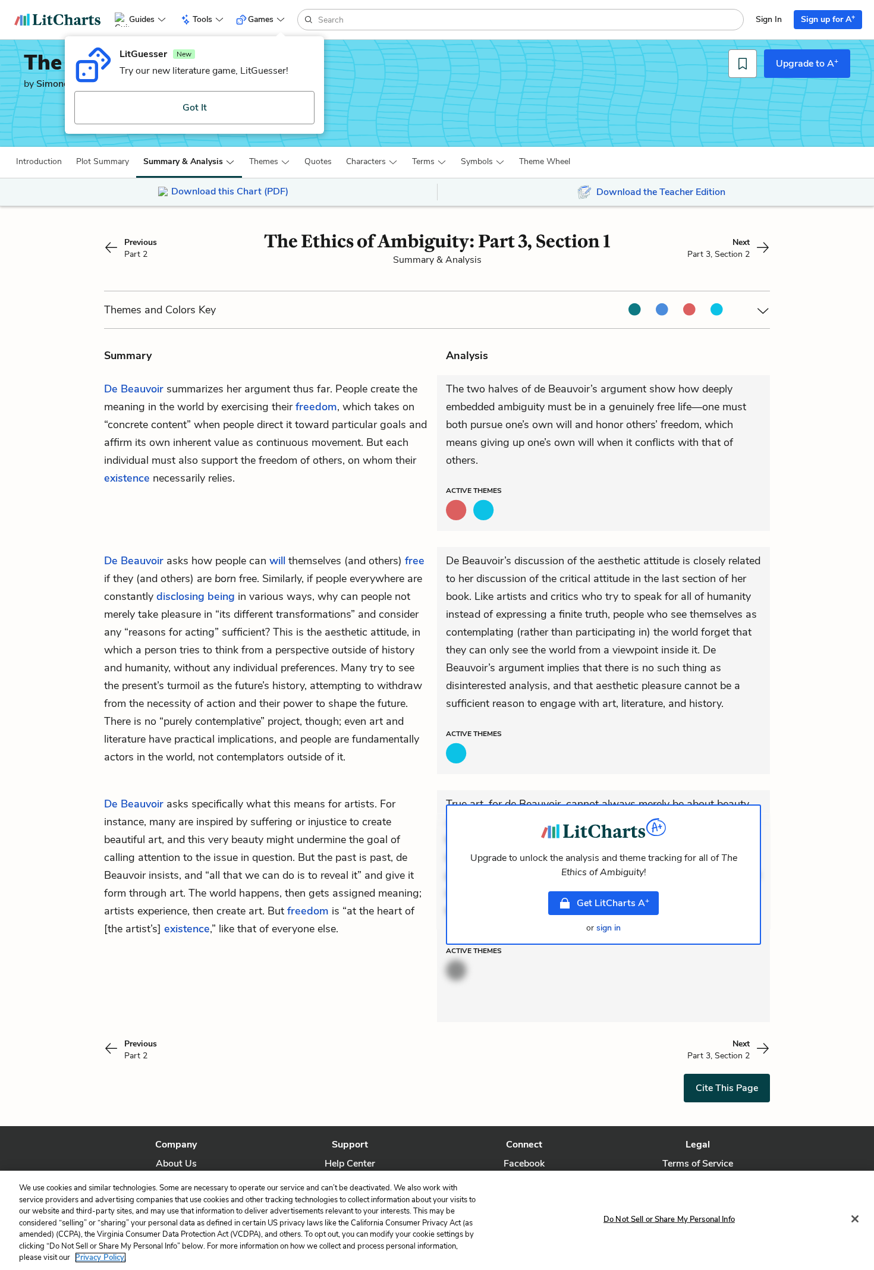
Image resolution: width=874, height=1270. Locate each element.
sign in (608, 927)
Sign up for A (828, 18)
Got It (195, 107)
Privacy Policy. (100, 1257)
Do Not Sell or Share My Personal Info (669, 1219)
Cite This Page (727, 1088)
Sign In (769, 19)
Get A (613, 902)
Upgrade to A (807, 63)
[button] (39, 162)
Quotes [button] (318, 161)
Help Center (350, 1163)
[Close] (855, 1219)
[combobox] (529, 20)
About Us (176, 1163)
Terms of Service (697, 1163)
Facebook (524, 1163)
